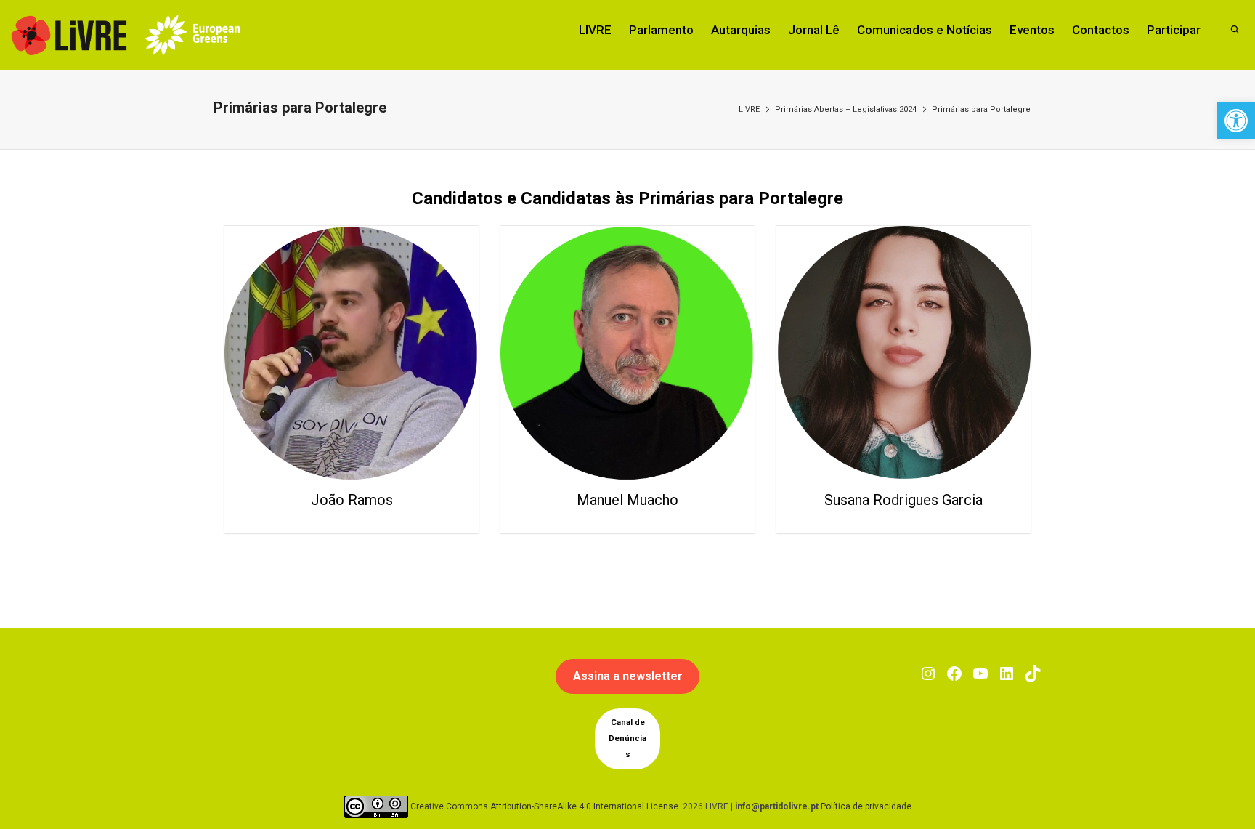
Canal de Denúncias (627, 738)
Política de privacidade (866, 806)
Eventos (1032, 30)
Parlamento (661, 30)
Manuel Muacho (627, 500)
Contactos (1100, 30)
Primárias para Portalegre (981, 109)
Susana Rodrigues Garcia (903, 500)
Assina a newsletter (628, 676)
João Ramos (352, 500)
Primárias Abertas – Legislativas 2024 (846, 109)
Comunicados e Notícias (924, 30)
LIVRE (595, 30)
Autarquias (741, 30)
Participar (1174, 30)
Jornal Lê (814, 30)
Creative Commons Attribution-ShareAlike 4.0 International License (544, 806)
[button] (1236, 120)
